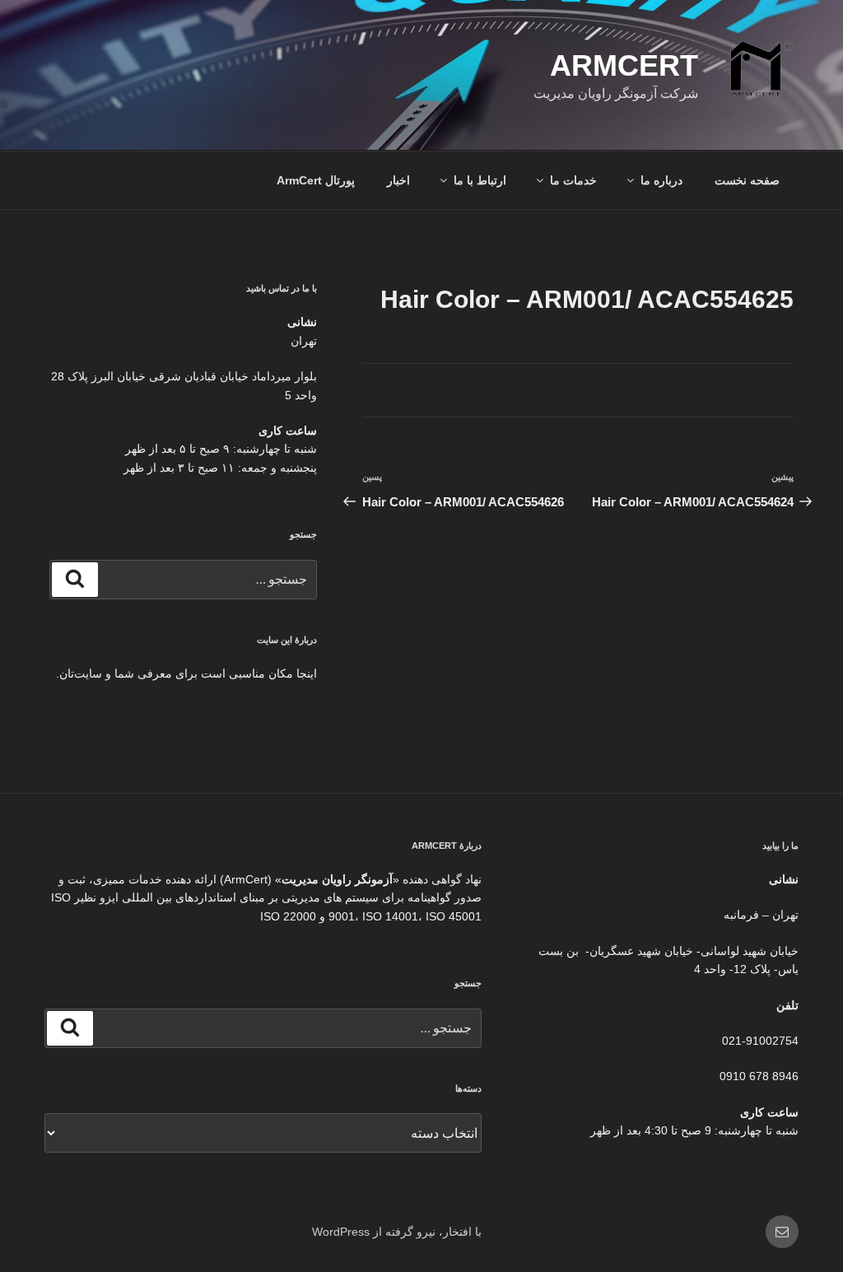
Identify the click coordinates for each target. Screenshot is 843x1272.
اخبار (398, 180)
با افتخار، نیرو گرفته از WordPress (397, 1231)
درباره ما (661, 180)
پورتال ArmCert (316, 180)
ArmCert (624, 65)
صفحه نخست (747, 180)
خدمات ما (573, 180)
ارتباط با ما (480, 180)
